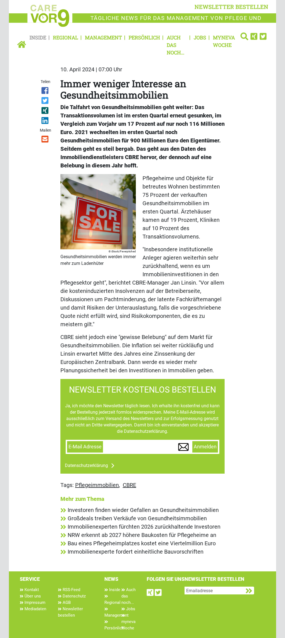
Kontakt (31, 589)
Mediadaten (34, 608)
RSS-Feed (71, 589)
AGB (66, 602)
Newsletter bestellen (70, 612)
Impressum (34, 602)
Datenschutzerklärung (86, 465)
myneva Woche (224, 41)
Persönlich (144, 37)
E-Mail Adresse (85, 446)
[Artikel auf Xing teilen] (45, 112)
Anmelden (205, 446)
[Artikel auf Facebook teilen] (45, 92)
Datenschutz (74, 596)
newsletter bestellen (231, 6)
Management (103, 37)
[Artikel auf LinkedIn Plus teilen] (45, 122)
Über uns (32, 596)
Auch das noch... (175, 45)
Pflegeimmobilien (97, 485)
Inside (38, 37)
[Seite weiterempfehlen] (45, 140)
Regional (65, 37)
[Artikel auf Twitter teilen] (45, 102)
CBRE (129, 485)
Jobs (200, 37)
